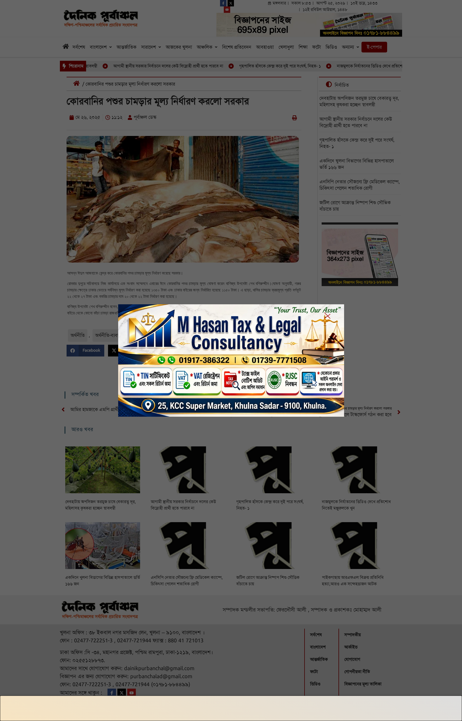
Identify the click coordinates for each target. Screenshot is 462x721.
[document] (231, 360)
